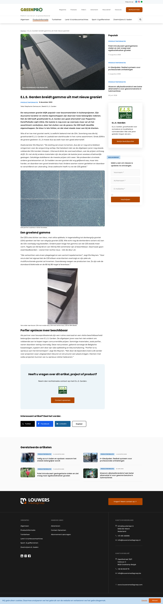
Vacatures (118, 10)
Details (144, 600)
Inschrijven (125, 199)
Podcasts (74, 10)
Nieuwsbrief (106, 10)
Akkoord (154, 600)
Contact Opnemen (58, 530)
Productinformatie (40, 19)
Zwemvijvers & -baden (122, 19)
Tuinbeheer (56, 19)
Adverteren (94, 10)
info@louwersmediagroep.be (129, 573)
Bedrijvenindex (134, 10)
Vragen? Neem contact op (124, 502)
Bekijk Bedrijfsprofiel (125, 141)
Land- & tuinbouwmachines (76, 19)
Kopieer (79, 424)
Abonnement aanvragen (61, 534)
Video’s (83, 10)
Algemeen (25, 19)
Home (23, 31)
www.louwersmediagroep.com (130, 585)
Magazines (62, 10)
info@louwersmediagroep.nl (129, 540)
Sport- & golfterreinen (101, 19)
